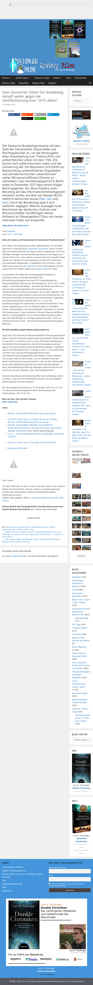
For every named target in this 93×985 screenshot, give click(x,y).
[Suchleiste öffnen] (90, 83)
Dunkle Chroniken (81, 788)
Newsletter (24, 83)
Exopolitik (10, 231)
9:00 (56, 387)
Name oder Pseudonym (57, 867)
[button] (14, 114)
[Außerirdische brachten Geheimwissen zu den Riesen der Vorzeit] (76, 525)
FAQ (4, 880)
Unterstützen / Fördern (12, 867)
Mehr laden (81, 556)
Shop (68, 78)
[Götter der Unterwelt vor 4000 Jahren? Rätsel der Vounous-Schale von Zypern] (86, 504)
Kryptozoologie (81, 618)
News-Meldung (19, 527)
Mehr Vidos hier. (10, 402)
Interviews (9, 527)
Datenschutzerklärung (12, 884)
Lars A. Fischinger (14, 234)
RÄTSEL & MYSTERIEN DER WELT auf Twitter (28, 422)
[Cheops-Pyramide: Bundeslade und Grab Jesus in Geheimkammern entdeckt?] (86, 518)
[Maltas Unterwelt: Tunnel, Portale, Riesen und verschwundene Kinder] (86, 511)
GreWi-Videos (22, 78)
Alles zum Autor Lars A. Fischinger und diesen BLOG (32, 442)
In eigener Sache (79, 628)
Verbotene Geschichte (38, 249)
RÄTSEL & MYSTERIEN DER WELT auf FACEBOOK (30, 425)
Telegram (52, 83)
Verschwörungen (8, 529)
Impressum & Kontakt (17, 448)
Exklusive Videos (42, 78)
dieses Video (42, 269)
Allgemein (76, 577)
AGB (4, 887)
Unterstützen (80, 78)
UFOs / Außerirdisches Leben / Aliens (40, 527)
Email (51, 876)
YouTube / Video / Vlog (25, 529)
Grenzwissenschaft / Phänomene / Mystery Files (81, 612)
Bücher (56, 78)
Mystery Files (38, 83)
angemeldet (16, 556)
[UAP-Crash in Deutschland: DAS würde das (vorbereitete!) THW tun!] (86, 547)
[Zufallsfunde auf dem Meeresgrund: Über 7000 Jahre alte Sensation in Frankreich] (76, 518)
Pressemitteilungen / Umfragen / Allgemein (81, 675)
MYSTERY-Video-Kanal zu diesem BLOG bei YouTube (32, 419)
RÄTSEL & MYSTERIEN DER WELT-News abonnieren (31, 413)
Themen (5, 78)
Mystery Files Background (14, 871)
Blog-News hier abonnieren (16, 225)
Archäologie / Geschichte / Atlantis (78, 583)
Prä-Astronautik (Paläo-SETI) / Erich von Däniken (81, 665)
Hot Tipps (76, 624)
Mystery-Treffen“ (82, 141)
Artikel (75, 590)
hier (42, 199)
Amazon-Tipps (8, 83)
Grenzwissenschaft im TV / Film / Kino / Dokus (82, 718)
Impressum (7, 891)
